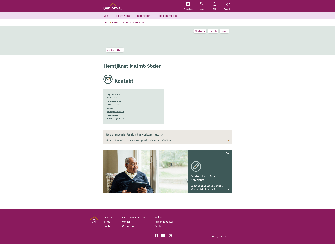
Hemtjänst (116, 22)
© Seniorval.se (226, 236)
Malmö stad (112, 97)
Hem (107, 22)
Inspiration (143, 16)
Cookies (159, 226)
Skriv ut (201, 31)
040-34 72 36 (113, 104)
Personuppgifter (164, 221)
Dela (215, 31)
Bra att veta (122, 16)
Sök (105, 16)
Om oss (108, 217)
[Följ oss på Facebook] (156, 235)
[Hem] (112, 6)
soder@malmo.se (115, 111)
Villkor (158, 217)
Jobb (107, 226)
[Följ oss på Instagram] (170, 235)
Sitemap (215, 236)
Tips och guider (167, 16)
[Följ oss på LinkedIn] (163, 235)
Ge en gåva (128, 226)
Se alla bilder (116, 49)
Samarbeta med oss (133, 217)
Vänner (126, 221)
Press (107, 221)
